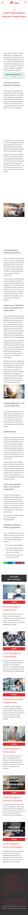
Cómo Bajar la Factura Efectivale (12, 878)
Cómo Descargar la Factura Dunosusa (13, 884)
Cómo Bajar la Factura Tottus (11, 881)
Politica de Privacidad (17, 902)
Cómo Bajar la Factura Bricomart (12, 876)
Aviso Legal (6, 900)
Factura (14, 9)
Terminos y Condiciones (14, 904)
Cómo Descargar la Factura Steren (11, 608)
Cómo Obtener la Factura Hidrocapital (12, 845)
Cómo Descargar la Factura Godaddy (13, 886)
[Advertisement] (14, 37)
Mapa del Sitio (7, 894)
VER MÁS (14, 602)
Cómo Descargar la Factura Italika (11, 655)
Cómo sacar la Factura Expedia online (13, 701)
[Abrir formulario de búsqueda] (25, 3)
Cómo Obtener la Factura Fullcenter (13, 889)
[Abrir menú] (2, 3)
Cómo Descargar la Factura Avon (11, 750)
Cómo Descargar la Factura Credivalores (12, 799)
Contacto (14, 900)
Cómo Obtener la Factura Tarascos (13, 891)
